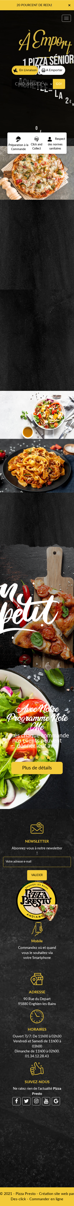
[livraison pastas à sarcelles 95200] (37, 465)
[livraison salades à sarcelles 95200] (37, 415)
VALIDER (37, 875)
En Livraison (27, 70)
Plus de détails (37, 768)
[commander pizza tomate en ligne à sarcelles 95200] (36, 139)
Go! (59, 84)
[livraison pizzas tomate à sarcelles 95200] (37, 172)
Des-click (18, 1199)
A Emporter (53, 70)
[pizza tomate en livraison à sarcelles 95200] (18, 139)
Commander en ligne (46, 1199)
